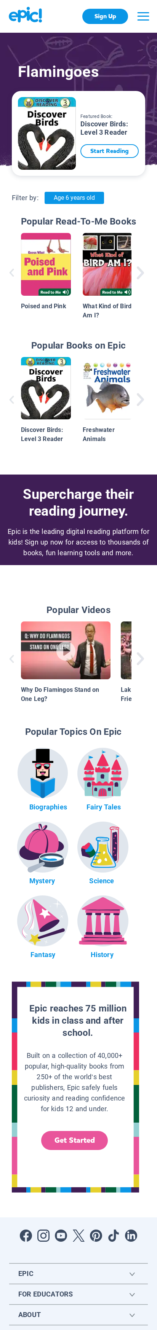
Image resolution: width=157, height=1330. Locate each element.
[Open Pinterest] (96, 1236)
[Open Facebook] (26, 1236)
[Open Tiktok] (113, 1236)
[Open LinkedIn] (131, 1236)
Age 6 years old (74, 197)
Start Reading (109, 151)
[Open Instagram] (43, 1236)
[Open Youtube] (61, 1236)
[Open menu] (143, 16)
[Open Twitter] (78, 1236)
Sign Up (105, 16)
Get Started (74, 1140)
